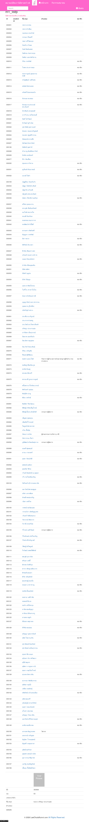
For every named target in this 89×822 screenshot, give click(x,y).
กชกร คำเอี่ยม (26, 29)
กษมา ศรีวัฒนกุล (27, 41)
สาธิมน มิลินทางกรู (28, 613)
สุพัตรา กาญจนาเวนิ (29, 666)
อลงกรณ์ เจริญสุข (28, 735)
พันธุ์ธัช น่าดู (26, 393)
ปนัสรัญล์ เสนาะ (27, 310)
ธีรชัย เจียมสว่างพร (28, 251)
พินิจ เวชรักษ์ (26, 397)
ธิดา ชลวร (25, 238)
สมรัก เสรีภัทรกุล (27, 605)
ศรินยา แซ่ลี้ (26, 560)
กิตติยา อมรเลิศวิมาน (29, 57)
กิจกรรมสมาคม (58, 2)
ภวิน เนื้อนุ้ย (26, 430)
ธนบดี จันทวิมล (27, 216)
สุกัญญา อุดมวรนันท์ (29, 634)
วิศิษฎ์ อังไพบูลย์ (27, 546)
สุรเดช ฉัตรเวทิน (28, 674)
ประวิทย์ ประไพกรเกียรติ (30, 324)
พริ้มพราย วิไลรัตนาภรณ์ (30, 385)
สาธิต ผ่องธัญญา (27, 609)
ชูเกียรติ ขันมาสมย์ (28, 169)
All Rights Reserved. (56, 817)
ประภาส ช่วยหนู (27, 320)
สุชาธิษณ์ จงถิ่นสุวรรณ (30, 648)
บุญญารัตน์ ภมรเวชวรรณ (30, 302)
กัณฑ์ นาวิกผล (27, 45)
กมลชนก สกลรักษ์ (28, 33)
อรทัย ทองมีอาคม (28, 725)
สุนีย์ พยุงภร (26, 662)
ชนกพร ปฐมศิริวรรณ (29, 135)
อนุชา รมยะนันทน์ (28, 707)
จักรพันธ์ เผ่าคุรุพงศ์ (28, 111)
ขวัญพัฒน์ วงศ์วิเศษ (28, 80)
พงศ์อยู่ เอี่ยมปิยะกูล (28, 365)
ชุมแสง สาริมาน (27, 163)
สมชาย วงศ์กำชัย (28, 597)
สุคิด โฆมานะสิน (27, 638)
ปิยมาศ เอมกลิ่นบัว (28, 336)
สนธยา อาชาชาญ (28, 585)
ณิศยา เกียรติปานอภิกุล (30, 198)
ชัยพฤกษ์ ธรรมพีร (28, 139)
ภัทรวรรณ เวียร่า (28, 438)
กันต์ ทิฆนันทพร (27, 49)
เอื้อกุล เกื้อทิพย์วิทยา (28, 768)
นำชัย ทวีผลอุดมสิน (28, 265)
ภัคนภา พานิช (27, 434)
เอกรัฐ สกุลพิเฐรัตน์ (28, 764)
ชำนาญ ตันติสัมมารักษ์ (29, 151)
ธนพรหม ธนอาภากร (29, 220)
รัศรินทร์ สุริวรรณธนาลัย (30, 483)
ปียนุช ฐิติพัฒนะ (27, 355)
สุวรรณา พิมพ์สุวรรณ (29, 680)
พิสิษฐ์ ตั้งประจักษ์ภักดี (29, 412)
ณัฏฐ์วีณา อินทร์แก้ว (29, 182)
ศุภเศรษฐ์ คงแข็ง (27, 581)
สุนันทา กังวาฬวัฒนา (29, 658)
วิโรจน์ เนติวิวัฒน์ (28, 530)
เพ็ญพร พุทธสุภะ (27, 418)
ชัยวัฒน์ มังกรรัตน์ (28, 143)
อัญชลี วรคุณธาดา (28, 743)
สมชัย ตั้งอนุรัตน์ (27, 591)
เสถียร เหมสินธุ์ (27, 688)
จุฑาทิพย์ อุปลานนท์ (28, 127)
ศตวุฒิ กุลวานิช (27, 556)
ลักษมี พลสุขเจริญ (28, 497)
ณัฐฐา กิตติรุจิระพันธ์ (29, 186)
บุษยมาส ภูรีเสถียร (28, 306)
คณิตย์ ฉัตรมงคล (28, 86)
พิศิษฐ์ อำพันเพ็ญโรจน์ (29, 408)
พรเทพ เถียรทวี (27, 373)
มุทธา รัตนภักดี (27, 458)
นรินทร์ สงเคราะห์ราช (29, 255)
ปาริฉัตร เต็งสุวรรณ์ (29, 332)
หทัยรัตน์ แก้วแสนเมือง (29, 692)
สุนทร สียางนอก (27, 654)
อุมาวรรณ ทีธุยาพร (28, 758)
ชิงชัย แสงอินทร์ (27, 155)
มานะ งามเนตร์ (27, 452)
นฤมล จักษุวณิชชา (28, 259)
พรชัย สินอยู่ (26, 369)
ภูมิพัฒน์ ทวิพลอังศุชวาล (30, 442)
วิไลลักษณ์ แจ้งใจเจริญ (29, 536)
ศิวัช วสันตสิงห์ (27, 577)
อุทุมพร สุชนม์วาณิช (29, 754)
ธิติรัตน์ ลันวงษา (27, 245)
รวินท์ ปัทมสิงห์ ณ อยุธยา (30, 473)
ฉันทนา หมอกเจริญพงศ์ (30, 131)
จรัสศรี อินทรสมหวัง (29, 92)
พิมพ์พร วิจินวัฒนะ (28, 404)
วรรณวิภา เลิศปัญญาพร (30, 511)
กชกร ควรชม (26, 25)
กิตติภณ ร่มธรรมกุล (28, 53)
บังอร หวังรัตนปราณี (29, 296)
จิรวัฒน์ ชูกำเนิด (27, 123)
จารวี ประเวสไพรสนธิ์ (29, 115)
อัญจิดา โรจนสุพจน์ (28, 739)
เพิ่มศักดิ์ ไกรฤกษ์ (27, 422)
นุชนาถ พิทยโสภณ (28, 286)
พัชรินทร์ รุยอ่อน (27, 389)
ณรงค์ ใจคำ (26, 175)
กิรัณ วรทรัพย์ (26, 61)
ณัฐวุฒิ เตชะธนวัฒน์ (29, 194)
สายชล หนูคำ (26, 617)
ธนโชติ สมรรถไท (28, 212)
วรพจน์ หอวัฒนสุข (28, 507)
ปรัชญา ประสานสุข (28, 328)
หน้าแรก (44, 2)
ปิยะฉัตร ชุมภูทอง (28, 340)
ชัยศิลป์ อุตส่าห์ (27, 147)
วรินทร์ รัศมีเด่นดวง (28, 516)
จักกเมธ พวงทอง (27, 98)
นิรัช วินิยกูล (26, 279)
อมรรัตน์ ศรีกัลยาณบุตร (30, 719)
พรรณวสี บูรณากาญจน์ (30, 379)
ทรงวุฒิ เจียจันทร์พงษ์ (29, 208)
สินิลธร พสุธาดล (27, 621)
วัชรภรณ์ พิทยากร (28, 520)
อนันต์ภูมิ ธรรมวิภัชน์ (29, 703)
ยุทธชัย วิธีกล (26, 469)
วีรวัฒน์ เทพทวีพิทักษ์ (29, 550)
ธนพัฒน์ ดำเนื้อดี (28, 224)
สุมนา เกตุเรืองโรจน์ (29, 670)
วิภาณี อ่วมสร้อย (27, 524)
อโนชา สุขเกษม (27, 711)
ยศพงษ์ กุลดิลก (27, 465)
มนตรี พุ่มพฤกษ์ (27, 448)
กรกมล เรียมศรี (27, 37)
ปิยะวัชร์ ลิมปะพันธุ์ (28, 347)
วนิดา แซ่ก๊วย (26, 501)
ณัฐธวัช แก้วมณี (27, 190)
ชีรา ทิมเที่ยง (26, 159)
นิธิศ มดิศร (26, 269)
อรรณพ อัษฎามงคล (28, 731)
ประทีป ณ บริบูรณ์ (28, 316)
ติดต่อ (81, 8)
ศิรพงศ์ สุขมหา (27, 573)
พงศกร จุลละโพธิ (28, 359)
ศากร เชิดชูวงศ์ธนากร (29, 569)
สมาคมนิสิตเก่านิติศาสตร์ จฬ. (17, 2)
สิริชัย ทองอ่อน (27, 627)
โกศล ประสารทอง (28, 67)
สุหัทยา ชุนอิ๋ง (26, 684)
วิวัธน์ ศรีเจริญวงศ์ (28, 540)
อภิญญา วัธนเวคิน (28, 715)
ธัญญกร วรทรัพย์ (27, 234)
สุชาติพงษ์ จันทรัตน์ (28, 644)
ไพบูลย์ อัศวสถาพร (28, 426)
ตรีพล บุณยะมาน (28, 204)
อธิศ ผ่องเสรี (26, 699)
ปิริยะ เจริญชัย (27, 351)
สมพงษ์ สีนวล (26, 601)
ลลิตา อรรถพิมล (27, 493)
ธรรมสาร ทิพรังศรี (28, 230)
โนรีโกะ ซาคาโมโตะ (29, 290)
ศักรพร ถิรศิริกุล (27, 564)
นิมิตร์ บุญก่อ (26, 273)
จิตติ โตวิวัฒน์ (27, 119)
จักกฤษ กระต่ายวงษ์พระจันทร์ (28, 106)
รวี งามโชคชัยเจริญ (28, 477)
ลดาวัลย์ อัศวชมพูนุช (29, 489)
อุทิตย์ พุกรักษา (27, 750)
